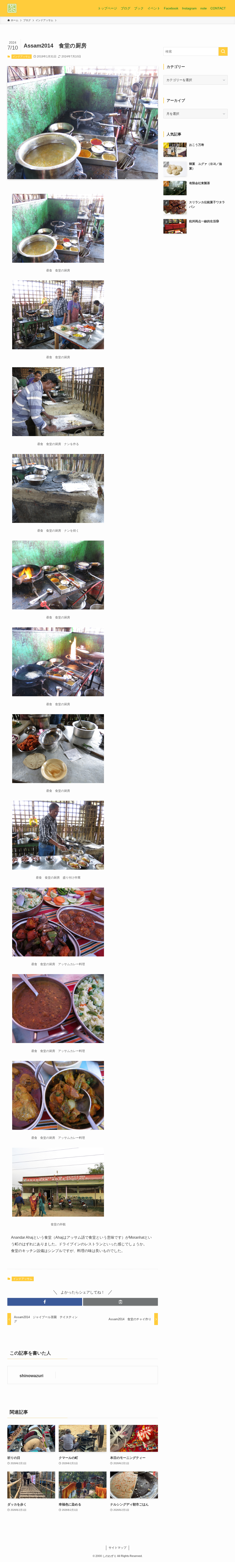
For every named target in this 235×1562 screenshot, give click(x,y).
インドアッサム (21, 56)
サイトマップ (117, 1547)
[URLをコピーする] (120, 1302)
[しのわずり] (12, 8)
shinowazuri (31, 1375)
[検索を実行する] (223, 51)
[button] (44, 1302)
